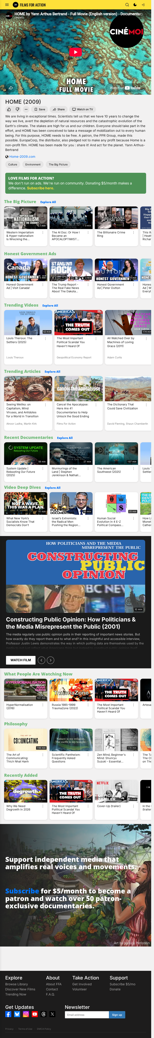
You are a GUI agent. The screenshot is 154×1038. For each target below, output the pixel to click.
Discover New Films (20, 989)
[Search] (127, 4)
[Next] (50, 660)
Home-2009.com (22, 156)
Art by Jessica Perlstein (132, 943)
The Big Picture (58, 164)
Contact (52, 989)
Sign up (117, 1014)
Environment (33, 164)
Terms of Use (25, 1028)
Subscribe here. (40, 188)
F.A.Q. (50, 994)
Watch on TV (85, 109)
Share (61, 109)
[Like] (8, 109)
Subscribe (22, 891)
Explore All (48, 202)
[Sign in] (143, 4)
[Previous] (41, 660)
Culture (12, 164)
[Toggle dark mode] (135, 4)
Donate (115, 989)
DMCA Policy (44, 1028)
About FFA (54, 984)
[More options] (42, 232)
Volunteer (79, 989)
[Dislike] (17, 109)
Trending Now (15, 994)
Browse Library (16, 984)
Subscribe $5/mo (122, 984)
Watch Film (21, 660)
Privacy (9, 1028)
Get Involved (82, 984)
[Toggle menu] (7, 5)
